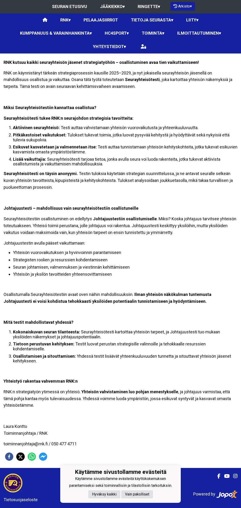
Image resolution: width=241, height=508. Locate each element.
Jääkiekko (112, 6)
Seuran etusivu (69, 6)
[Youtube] (224, 476)
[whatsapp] (32, 456)
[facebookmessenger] (43, 456)
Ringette (149, 6)
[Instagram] (233, 476)
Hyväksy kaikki (104, 494)
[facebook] (9, 456)
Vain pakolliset (137, 494)
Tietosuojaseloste (21, 499)
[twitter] (20, 456)
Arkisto (185, 6)
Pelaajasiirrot (101, 19)
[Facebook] (216, 476)
